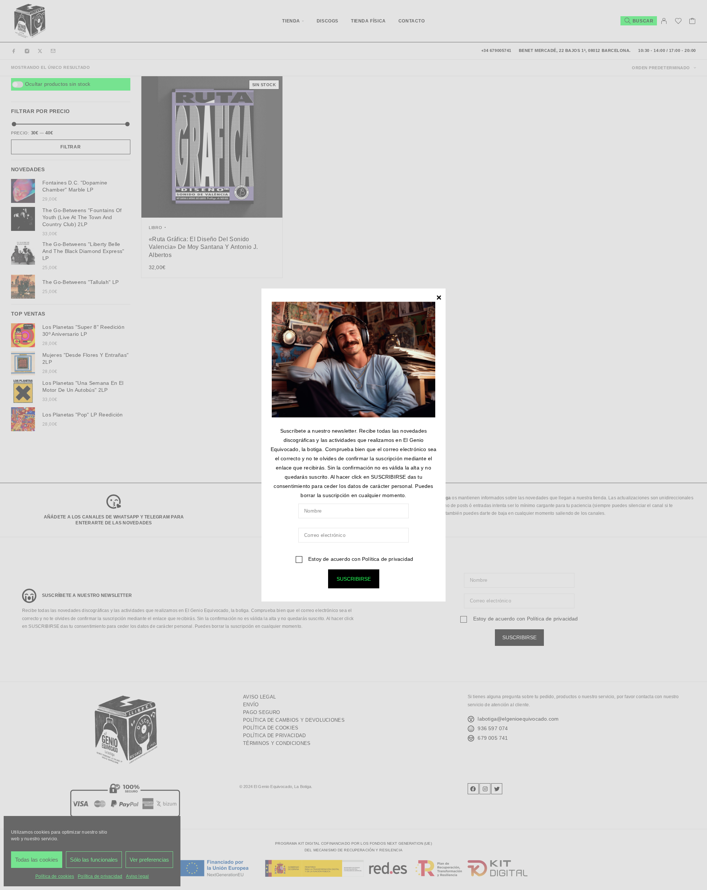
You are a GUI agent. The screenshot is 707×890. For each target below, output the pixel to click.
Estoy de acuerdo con (360, 559)
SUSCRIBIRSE (354, 579)
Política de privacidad (387, 559)
